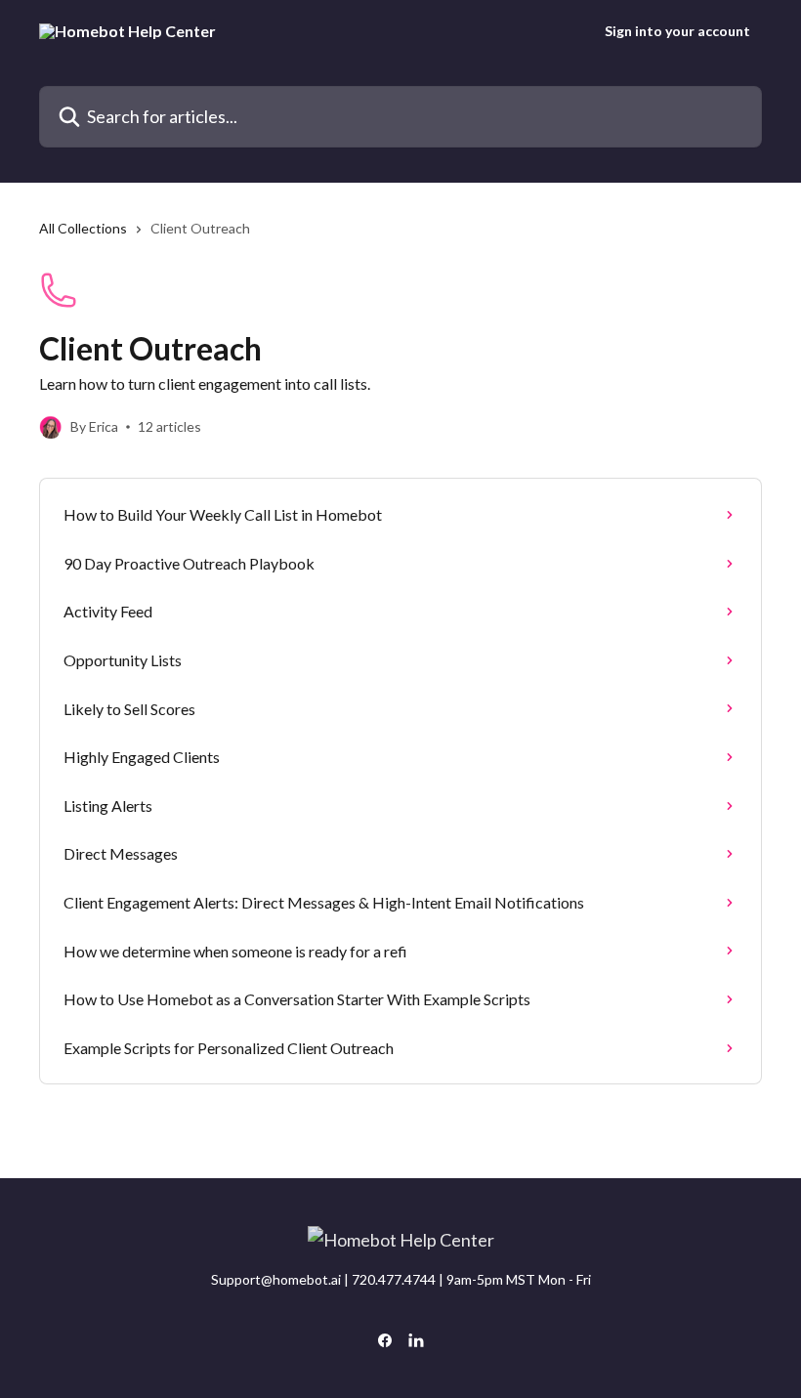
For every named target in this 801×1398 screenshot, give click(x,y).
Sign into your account (677, 31)
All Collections (83, 228)
